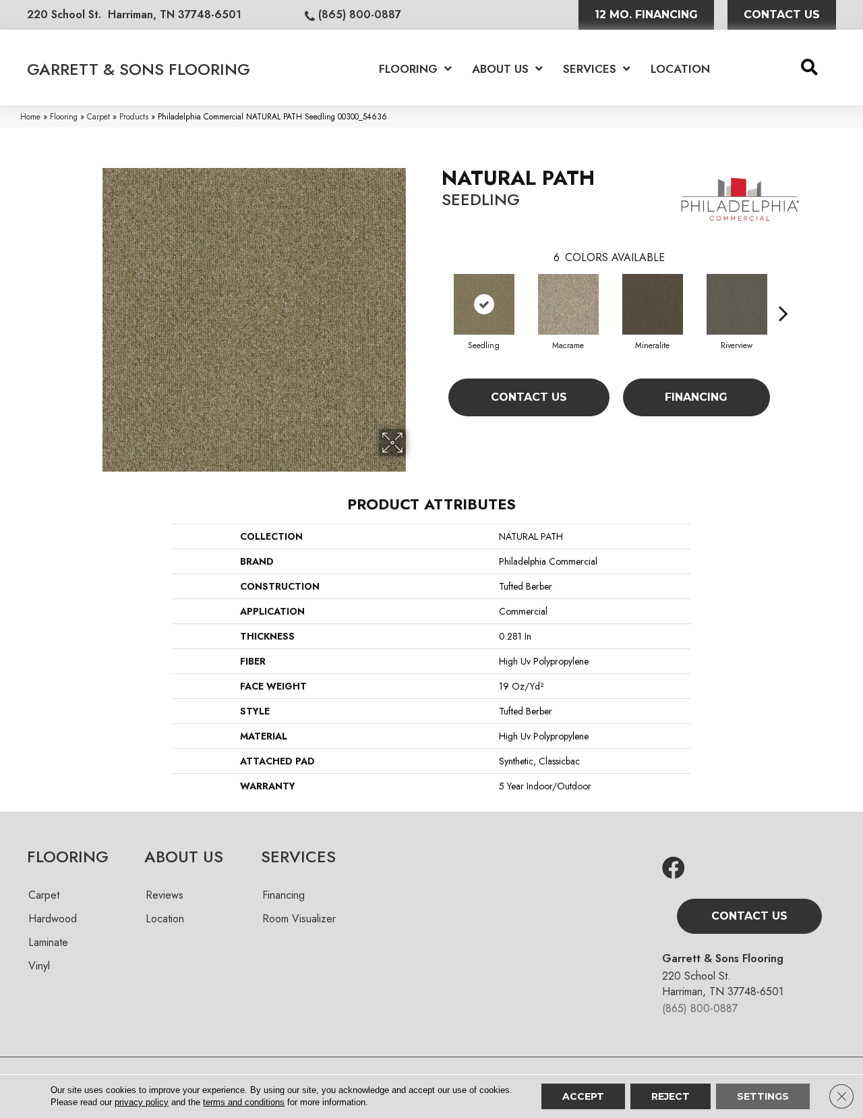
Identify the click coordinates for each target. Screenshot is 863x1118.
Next (783, 293)
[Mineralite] (652, 304)
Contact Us (529, 397)
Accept (583, 1096)
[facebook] (673, 868)
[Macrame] (568, 304)
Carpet (98, 116)
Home (30, 116)
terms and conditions (244, 1102)
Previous (435, 293)
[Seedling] (484, 304)
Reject (670, 1096)
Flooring (64, 116)
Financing (696, 397)
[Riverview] (737, 304)
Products (133, 116)
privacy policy (142, 1102)
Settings (763, 1096)
